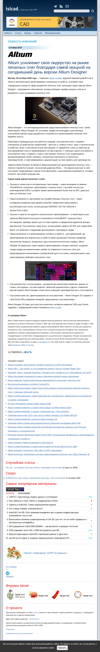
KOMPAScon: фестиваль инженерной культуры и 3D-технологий (35, 478)
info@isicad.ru (34, 619)
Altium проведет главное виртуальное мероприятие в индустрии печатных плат (44, 380)
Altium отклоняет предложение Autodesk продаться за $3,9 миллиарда (40, 365)
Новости (8, 33)
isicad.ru (36, 612)
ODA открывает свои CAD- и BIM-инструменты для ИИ (34, 530)
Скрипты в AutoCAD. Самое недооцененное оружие (32, 505)
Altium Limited (55, 78)
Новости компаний (22, 41)
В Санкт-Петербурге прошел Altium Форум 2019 (29, 404)
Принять (62, 648)
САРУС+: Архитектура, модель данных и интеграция (33, 497)
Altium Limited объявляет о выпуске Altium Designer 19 (32, 419)
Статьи (18, 33)
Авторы (27, 33)
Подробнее (10, 629)
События (38, 33)
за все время (24, 493)
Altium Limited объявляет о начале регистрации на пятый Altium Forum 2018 (42, 446)
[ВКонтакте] (25, 351)
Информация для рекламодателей (19, 633)
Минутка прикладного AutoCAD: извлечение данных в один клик (38, 534)
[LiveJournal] (30, 351)
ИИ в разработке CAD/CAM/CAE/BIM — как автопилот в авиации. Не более (43, 526)
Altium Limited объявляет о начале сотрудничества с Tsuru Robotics (38, 411)
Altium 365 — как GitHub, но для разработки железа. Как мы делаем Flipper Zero (44, 369)
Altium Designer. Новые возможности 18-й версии (30, 443)
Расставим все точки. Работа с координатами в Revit (33, 501)
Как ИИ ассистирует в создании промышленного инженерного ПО (39, 538)
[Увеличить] (51, 270)
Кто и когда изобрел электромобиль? (26, 508)
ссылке (58, 307)
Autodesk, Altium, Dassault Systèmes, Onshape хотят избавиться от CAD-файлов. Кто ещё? (49, 372)
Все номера (11, 567)
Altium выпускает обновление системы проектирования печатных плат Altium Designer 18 (48, 454)
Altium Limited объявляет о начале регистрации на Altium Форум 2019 (39, 407)
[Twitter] (28, 351)
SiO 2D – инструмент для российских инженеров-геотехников (34, 467)
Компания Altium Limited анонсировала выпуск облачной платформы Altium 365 (44, 423)
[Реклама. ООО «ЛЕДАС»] (50, 22)
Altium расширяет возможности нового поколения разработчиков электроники (43, 376)
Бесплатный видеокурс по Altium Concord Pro (28, 384)
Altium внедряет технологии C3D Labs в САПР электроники (35, 450)
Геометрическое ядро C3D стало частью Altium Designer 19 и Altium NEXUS (42, 415)
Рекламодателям (52, 33)
